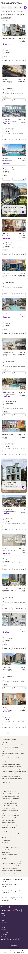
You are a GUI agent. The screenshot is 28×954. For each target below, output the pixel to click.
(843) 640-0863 (6, 438)
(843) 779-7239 (6, 672)
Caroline (4, 707)
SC (18, 11)
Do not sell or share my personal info (9, 936)
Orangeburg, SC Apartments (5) (10, 825)
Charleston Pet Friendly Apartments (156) (12, 778)
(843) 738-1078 (6, 513)
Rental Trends (8, 917)
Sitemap (3, 927)
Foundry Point (6, 667)
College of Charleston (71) (8, 873)
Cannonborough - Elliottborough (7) (11, 847)
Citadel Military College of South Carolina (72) (13, 863)
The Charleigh (10, 392)
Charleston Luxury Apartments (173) (11, 776)
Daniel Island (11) (6, 840)
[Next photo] (25, 30)
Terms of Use (4, 925)
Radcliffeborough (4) (7, 852)
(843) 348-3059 (6, 277)
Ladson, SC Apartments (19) (9, 822)
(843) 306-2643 (6, 123)
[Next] (25, 7)
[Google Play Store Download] (17, 910)
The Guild (5, 158)
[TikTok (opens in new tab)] (19, 939)
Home (2, 11)
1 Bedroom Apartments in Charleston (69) (12, 744)
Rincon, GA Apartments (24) (9, 817)
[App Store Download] (6, 910)
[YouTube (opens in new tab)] (13, 939)
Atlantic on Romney (8, 434)
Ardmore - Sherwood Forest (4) (10, 854)
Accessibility (5, 932)
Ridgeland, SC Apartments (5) (9, 813)
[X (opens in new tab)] (10, 939)
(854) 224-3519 (5, 44)
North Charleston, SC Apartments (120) (11, 798)
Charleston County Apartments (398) (11, 833)
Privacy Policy (4, 922)
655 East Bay (6, 628)
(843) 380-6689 (6, 553)
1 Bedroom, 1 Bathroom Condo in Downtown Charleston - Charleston (9, 40)
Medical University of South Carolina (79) (12, 861)
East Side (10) (5, 842)
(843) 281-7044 (6, 84)
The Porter (5, 588)
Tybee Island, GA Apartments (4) (10, 827)
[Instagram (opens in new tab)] (16, 939)
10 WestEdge (6, 119)
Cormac (4, 79)
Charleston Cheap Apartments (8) (10, 757)
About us (3, 913)
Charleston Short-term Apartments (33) (12, 785)
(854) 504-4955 (6, 711)
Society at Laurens (7, 313)
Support (7, 920)
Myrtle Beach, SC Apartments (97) (10, 815)
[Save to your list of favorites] (23, 26)
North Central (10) (6, 849)
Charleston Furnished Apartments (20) (11, 773)
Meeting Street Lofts (8, 352)
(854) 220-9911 (5, 632)
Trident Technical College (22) (9, 868)
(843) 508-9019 (6, 238)
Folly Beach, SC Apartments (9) (9, 803)
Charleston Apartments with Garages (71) (12, 764)
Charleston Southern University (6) (10, 865)
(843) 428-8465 (6, 396)
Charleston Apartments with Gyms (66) (11, 766)
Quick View (7, 60)
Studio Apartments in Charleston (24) (11, 747)
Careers (3, 915)
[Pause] (24, 185)
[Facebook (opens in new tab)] (8, 939)
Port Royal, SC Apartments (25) (9, 805)
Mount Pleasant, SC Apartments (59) (11, 796)
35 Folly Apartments (8, 234)
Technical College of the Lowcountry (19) (12, 870)
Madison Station (7, 509)
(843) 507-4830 (6, 163)
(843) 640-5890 (6, 357)
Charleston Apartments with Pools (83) (11, 769)
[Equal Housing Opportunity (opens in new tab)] (2, 939)
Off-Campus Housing (11, 11)
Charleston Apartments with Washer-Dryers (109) (14, 771)
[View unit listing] (23, 212)
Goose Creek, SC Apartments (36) (10, 801)
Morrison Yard (6, 273)
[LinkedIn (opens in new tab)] (5, 939)
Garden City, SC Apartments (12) (10, 810)
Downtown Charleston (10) (8, 845)
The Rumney (5, 548)
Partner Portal (8, 934)
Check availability (19, 60)
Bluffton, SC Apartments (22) (9, 820)
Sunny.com (8, 929)
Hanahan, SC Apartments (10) (9, 791)
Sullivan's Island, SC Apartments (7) (10, 793)
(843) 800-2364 (6, 317)
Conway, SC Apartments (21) (9, 808)
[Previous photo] (3, 30)
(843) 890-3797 (6, 592)
